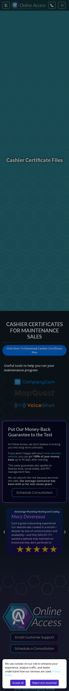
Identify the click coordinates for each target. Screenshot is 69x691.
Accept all (18, 683)
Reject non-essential (44, 683)
